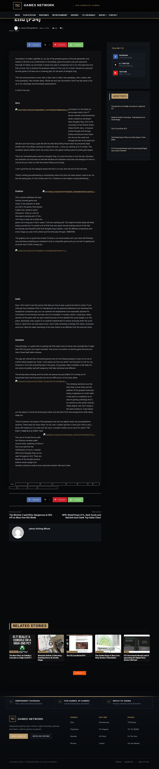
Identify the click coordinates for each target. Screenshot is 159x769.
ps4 (90, 484)
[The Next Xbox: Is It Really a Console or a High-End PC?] (22, 644)
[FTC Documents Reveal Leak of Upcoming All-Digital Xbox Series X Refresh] (137, 644)
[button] (143, 15)
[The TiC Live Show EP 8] (79, 644)
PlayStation (74, 729)
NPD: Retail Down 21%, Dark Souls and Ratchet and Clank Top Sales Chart (81, 516)
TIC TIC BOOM (133, 729)
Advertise (129, 762)
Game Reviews (21, 484)
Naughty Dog (46, 484)
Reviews (75, 15)
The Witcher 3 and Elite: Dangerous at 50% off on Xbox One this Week (30, 516)
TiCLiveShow (72, 652)
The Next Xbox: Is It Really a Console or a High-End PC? (20, 656)
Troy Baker (22, 488)
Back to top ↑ (144, 762)
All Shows (102, 736)
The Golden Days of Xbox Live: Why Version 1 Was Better (107, 656)
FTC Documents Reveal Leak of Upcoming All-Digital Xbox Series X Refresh (136, 657)
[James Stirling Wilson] (16, 28)
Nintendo (44, 15)
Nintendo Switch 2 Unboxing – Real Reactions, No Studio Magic (50, 657)
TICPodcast (132, 722)
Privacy (119, 762)
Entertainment (59, 15)
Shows (102, 15)
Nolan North (71, 484)
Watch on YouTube (41, 736)
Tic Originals (88, 15)
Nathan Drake (34, 484)
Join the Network (134, 743)
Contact (113, 15)
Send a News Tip (18, 736)
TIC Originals (103, 729)
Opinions (13, 652)
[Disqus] (55, 578)
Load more (79, 673)
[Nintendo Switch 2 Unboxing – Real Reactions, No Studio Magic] (51, 644)
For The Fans (132, 736)
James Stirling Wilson (29, 28)
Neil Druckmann (59, 484)
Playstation (29, 15)
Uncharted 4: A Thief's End (48, 488)
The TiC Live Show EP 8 (119, 128)
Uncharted (32, 488)
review (96, 484)
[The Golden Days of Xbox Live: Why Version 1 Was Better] (108, 644)
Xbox (17, 15)
